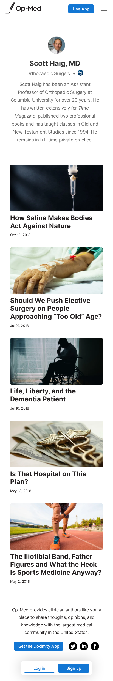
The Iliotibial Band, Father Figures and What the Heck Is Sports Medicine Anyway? (56, 564)
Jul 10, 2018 (19, 408)
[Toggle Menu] (104, 9)
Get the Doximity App (38, 646)
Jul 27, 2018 (19, 326)
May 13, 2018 (20, 491)
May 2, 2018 (20, 581)
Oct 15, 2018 (20, 235)
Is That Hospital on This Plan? (48, 478)
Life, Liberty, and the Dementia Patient (43, 395)
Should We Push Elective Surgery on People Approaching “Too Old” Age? (56, 308)
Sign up (73, 668)
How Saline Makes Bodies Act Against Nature (51, 222)
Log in (39, 668)
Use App (81, 9)
